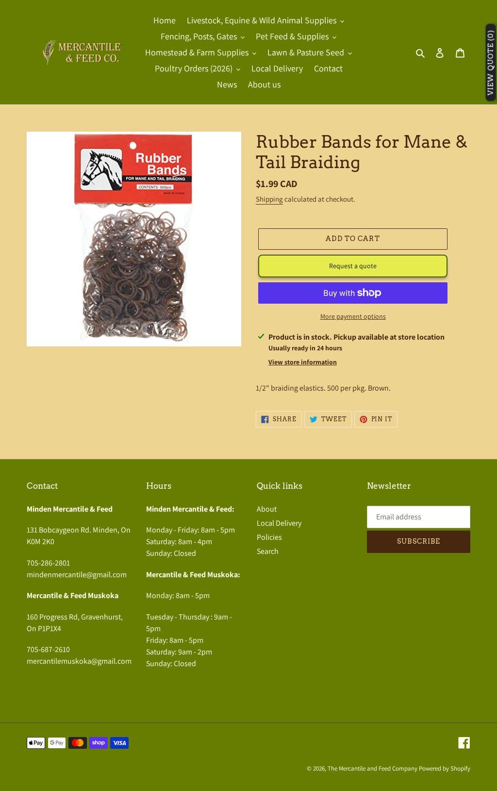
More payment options (353, 316)
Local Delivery (279, 523)
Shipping (269, 199)
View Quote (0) (491, 63)
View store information (302, 362)
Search (268, 551)
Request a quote (353, 265)
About (267, 509)
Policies (269, 537)
